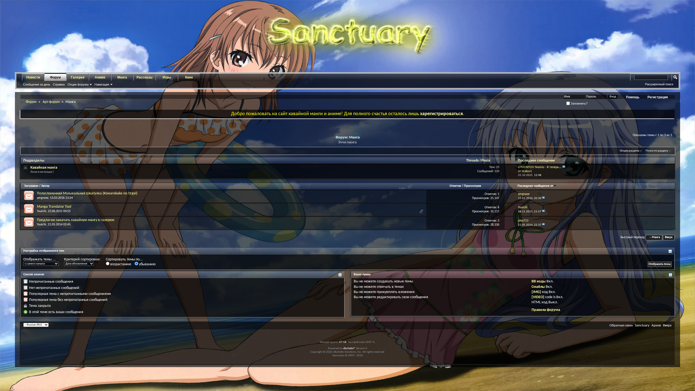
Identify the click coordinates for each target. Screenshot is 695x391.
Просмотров (472, 186)
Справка (59, 84)
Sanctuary (642, 325)
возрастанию (120, 264)
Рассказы (144, 77)
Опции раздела (629, 150)
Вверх (668, 237)
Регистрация (657, 97)
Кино (189, 77)
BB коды (539, 281)
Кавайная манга (43, 168)
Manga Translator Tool (54, 207)
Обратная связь (621, 325)
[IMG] (536, 292)
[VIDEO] (538, 297)
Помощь (632, 97)
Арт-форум (51, 102)
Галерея (77, 77)
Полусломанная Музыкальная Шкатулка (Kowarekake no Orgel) (87, 193)
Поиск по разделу (657, 150)
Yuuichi (41, 211)
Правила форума (546, 310)
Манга (122, 77)
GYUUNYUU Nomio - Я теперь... (539, 167)
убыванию (147, 264)
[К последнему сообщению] (543, 198)
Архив (656, 325)
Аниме (100, 77)
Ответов (455, 186)
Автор (45, 186)
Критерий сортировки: (82, 259)
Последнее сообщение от (535, 186)
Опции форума (78, 84)
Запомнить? (578, 103)
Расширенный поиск (659, 84)
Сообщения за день (36, 84)
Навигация (101, 84)
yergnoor (42, 198)
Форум (55, 77)
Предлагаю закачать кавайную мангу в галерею (75, 220)
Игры (167, 77)
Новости (33, 77)
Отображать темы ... (39, 259)
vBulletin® (349, 348)
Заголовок (31, 186)
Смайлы (538, 287)
